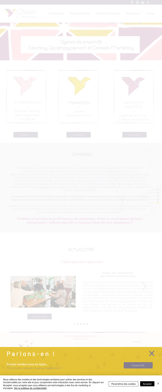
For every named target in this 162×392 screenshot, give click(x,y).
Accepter (147, 383)
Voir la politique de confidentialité (30, 388)
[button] (151, 353)
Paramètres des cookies (123, 383)
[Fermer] (158, 383)
